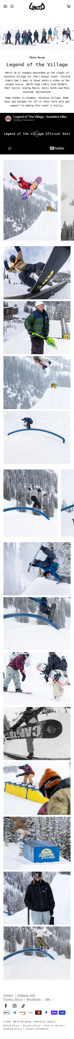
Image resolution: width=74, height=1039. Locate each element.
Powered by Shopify (44, 1021)
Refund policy (11, 1025)
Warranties (34, 999)
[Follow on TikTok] (23, 1005)
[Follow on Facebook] (5, 1005)
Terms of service (53, 1025)
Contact (8, 995)
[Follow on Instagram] (14, 1005)
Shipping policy (12, 1029)
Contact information (36, 1029)
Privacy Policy (13, 999)
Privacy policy (31, 1025)
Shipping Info (26, 995)
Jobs (47, 999)
